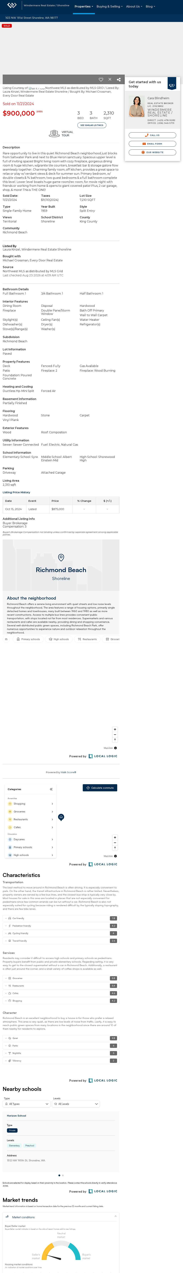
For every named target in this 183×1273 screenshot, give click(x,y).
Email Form (154, 144)
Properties (85, 9)
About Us (135, 9)
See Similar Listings (91, 125)
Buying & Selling (110, 9)
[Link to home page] (12, 7)
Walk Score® (68, 772)
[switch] (101, 79)
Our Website (155, 152)
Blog (151, 9)
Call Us (154, 135)
